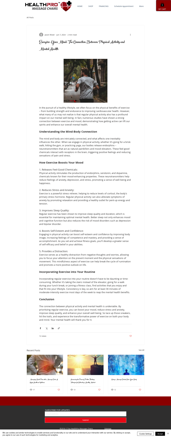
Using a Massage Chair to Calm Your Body (124, 379)
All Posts (30, 17)
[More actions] (130, 34)
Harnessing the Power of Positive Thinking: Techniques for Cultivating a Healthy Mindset (82, 381)
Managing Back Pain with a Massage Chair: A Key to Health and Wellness (44, 381)
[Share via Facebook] (40, 328)
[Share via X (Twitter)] (46, 328)
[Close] (167, 433)
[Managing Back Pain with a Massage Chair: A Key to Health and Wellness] (45, 365)
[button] (162, 4)
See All (141, 350)
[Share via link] (59, 328)
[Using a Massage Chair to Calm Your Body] (126, 365)
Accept (160, 433)
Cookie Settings (145, 433)
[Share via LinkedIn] (52, 328)
